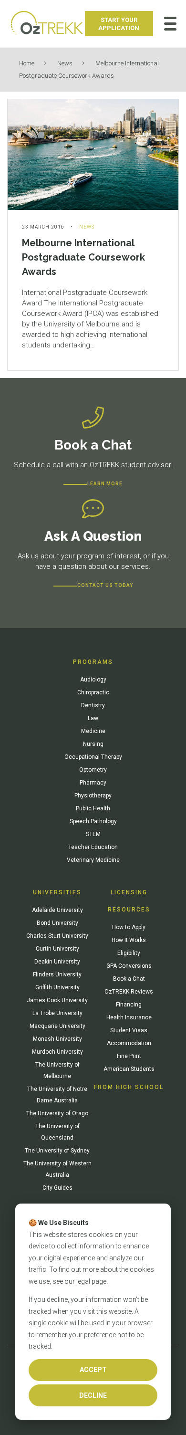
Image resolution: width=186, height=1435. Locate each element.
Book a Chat (129, 978)
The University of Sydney (57, 1150)
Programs (93, 662)
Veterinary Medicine (93, 860)
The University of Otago (57, 1113)
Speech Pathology (93, 821)
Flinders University (57, 974)
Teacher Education (93, 847)
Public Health (93, 808)
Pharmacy (93, 782)
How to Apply (128, 927)
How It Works (129, 940)
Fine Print (129, 1056)
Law (93, 718)
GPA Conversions (129, 966)
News (64, 63)
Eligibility (128, 953)
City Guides (57, 1187)
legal (83, 1281)
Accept (93, 1369)
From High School (129, 1087)
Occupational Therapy (93, 757)
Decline (93, 1395)
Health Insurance (129, 1017)
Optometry (93, 769)
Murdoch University (57, 1051)
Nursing (93, 744)
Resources (129, 909)
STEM (93, 834)
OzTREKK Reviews (128, 991)
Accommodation (129, 1043)
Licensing (129, 892)
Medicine (93, 731)
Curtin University (57, 948)
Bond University (57, 923)
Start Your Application (118, 23)
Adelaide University (57, 910)
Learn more (105, 483)
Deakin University (57, 961)
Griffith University (57, 987)
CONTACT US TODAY (105, 585)
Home (26, 63)
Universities (57, 892)
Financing (129, 1004)
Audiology (93, 679)
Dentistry (93, 705)
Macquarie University (57, 1026)
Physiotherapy (93, 795)
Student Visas (128, 1030)
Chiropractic (93, 692)
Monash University (57, 1039)
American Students (129, 1069)
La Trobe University (57, 1013)
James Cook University (57, 1000)
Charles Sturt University (57, 935)
